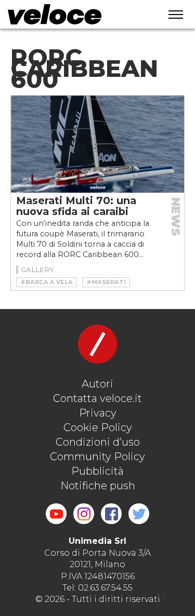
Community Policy (97, 456)
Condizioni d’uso (98, 442)
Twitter (138, 513)
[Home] (76, 14)
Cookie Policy (97, 427)
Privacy (97, 413)
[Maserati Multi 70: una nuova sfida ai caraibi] (97, 144)
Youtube (56, 513)
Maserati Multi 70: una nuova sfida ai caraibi (76, 206)
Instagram (83, 513)
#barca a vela (46, 282)
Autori (97, 384)
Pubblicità (97, 471)
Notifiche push (97, 485)
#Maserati (106, 282)
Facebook (111, 513)
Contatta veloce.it (97, 398)
